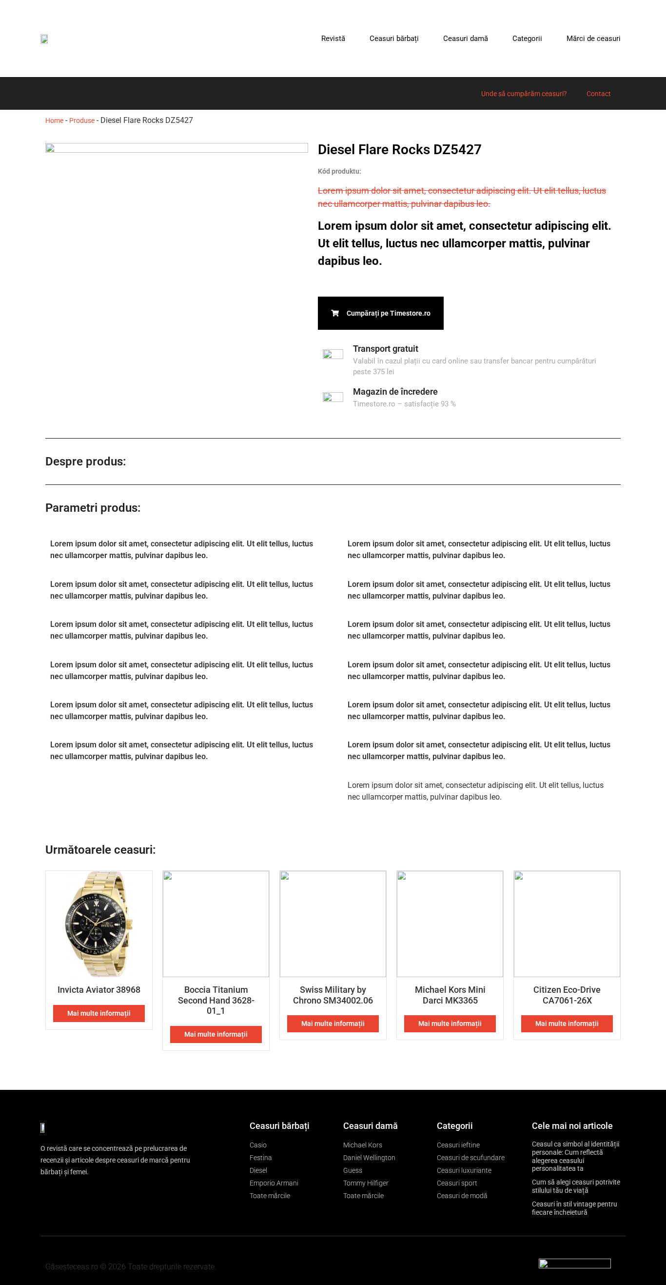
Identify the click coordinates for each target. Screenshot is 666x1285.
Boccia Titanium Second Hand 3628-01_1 (216, 1000)
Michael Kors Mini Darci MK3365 (450, 994)
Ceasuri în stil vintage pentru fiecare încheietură (574, 1208)
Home (54, 120)
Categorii (527, 38)
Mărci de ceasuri (594, 38)
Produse (82, 120)
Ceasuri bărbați (394, 38)
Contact (599, 94)
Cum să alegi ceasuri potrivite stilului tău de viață (576, 1186)
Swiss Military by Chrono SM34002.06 (333, 994)
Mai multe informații (99, 1013)
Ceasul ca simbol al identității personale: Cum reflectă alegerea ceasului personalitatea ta (575, 1156)
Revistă (333, 38)
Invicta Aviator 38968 (99, 989)
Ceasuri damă (465, 38)
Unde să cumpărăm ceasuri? (524, 94)
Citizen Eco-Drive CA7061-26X (567, 994)
